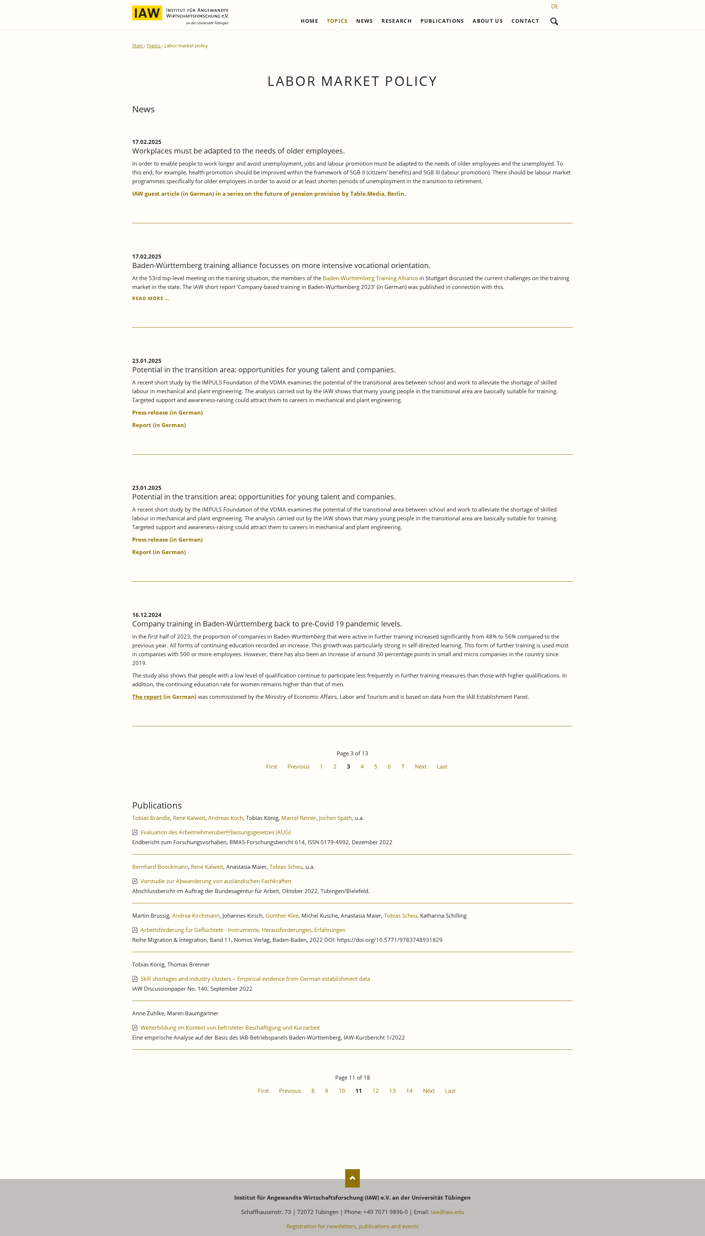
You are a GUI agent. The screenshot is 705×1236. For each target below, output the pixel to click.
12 (375, 1090)
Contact (525, 21)
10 (342, 1090)
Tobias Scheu (286, 866)
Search (554, 19)
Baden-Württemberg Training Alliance (369, 278)
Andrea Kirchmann (196, 915)
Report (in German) (159, 552)
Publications (442, 21)
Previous (299, 766)
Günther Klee (282, 915)
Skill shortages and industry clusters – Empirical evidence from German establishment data (255, 978)
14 (409, 1090)
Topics (337, 21)
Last (442, 766)
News (364, 21)
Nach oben (352, 1178)
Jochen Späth (335, 817)
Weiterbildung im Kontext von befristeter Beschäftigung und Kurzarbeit (230, 1027)
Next (421, 766)
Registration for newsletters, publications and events (352, 1226)
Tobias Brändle (151, 817)
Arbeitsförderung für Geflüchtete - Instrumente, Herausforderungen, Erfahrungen (243, 929)
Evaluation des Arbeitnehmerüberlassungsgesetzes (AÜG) (215, 832)
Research (397, 21)
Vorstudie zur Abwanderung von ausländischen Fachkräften (216, 881)
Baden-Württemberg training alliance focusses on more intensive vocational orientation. (281, 265)
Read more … (150, 298)
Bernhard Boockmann (160, 866)
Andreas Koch (225, 817)
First (271, 766)
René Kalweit (189, 817)
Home (309, 21)
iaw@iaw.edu (447, 1211)
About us (488, 21)
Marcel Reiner (298, 817)
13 (392, 1090)
